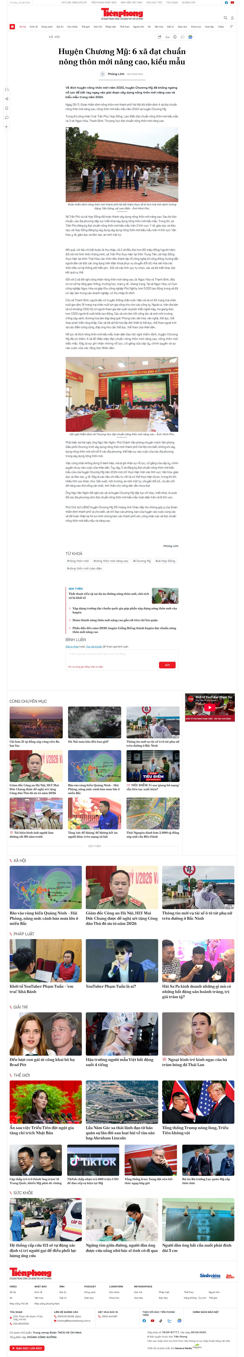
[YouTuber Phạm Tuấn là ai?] (122, 960)
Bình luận (6, 117)
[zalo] (171, 1321)
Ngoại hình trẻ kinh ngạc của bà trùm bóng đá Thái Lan (194, 1062)
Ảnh (61, 1286)
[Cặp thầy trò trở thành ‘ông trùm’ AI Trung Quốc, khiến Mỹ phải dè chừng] (36, 1160)
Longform (116, 1286)
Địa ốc (60, 26)
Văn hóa (159, 26)
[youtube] (232, 2)
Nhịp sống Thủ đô (19, 1303)
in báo (175, 37)
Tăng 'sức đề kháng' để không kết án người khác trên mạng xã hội (93, 834)
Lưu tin (6, 108)
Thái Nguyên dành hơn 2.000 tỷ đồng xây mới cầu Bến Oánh (152, 834)
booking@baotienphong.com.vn (74, 1320)
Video (221, 26)
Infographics (143, 1286)
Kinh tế (34, 26)
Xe (149, 26)
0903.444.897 (109, 1316)
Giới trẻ (98, 26)
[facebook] (226, 2)
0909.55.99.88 (66, 1316)
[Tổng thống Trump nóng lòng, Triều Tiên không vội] (198, 1102)
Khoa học (196, 26)
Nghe (6, 89)
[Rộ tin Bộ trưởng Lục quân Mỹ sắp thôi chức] (208, 1160)
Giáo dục (182, 26)
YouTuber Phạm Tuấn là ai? (111, 986)
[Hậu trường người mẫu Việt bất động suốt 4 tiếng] (122, 1034)
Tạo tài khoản (94, 646)
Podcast (90, 1286)
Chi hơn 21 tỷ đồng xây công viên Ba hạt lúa (34, 743)
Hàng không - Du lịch (195, 1297)
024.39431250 (21, 1323)
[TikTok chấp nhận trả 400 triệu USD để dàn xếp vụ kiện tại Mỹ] (93, 1160)
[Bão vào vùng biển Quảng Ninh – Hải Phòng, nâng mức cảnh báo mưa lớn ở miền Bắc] (94, 766)
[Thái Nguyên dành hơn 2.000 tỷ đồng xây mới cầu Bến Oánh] (153, 813)
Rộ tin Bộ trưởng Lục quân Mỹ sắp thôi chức (206, 1181)
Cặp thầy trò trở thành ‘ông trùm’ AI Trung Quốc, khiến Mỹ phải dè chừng (36, 1181)
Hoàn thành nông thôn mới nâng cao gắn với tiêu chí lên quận (115, 620)
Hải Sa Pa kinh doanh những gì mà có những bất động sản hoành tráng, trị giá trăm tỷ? (196, 991)
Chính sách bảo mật (206, 1312)
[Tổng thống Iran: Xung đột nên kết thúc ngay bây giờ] (151, 1160)
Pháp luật (111, 26)
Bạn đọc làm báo (29, 1348)
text (167, 37)
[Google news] (181, 1321)
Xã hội (22, 26)
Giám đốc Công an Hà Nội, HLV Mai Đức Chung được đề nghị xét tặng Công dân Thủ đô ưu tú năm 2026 (34, 789)
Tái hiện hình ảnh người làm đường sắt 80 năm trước (31, 834)
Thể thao (124, 26)
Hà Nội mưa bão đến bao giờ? (88, 741)
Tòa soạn (172, 2)
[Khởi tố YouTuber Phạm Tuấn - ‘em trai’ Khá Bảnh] (46, 960)
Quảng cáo (188, 2)
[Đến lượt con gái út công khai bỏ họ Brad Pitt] (46, 1034)
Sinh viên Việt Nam (131, 2)
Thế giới (85, 26)
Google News (190, 37)
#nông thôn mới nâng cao (111, 561)
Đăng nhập (72, 646)
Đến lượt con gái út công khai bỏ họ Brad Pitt (42, 1062)
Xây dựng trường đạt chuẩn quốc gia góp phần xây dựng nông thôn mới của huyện (125, 610)
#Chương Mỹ (142, 561)
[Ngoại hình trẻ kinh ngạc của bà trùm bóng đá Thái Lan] (198, 1034)
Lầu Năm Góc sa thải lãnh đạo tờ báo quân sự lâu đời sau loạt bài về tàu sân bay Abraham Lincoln (120, 1133)
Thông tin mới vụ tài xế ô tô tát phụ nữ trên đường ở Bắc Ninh (152, 743)
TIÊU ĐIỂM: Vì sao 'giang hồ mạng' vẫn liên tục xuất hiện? (152, 787)
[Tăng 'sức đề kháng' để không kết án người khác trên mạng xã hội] (94, 813)
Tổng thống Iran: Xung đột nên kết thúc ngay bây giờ (149, 1181)
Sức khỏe (72, 26)
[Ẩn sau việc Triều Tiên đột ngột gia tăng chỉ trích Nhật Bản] (46, 1102)
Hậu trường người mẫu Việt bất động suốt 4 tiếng (119, 1062)
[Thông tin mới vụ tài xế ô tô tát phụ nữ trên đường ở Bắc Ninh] (153, 722)
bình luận (182, 37)
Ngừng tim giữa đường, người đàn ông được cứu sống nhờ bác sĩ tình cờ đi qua (122, 1248)
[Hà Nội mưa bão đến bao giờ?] (94, 722)
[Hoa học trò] (230, 1277)
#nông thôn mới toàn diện (84, 568)
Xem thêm (231, 26)
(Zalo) (78, 1316)
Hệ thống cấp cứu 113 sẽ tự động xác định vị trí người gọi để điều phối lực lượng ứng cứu (43, 1250)
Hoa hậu (209, 26)
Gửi (167, 665)
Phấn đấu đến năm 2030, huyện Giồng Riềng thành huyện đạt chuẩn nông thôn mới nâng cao (124, 630)
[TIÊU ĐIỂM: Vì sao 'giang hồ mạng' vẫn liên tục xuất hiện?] (153, 766)
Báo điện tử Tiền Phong (122, 14)
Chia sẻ (6, 99)
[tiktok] (162, 1321)
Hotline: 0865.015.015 (74, 2)
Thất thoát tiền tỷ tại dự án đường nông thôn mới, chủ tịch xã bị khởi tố (109, 595)
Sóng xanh (47, 26)
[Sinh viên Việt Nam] (210, 1277)
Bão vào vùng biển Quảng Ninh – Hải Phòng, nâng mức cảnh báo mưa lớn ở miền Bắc (94, 789)
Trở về (6, 126)
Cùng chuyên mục (28, 701)
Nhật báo (41, 1286)
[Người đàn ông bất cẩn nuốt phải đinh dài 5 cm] (198, 1219)
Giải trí (170, 26)
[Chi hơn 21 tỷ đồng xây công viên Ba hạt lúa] (36, 722)
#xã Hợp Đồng (165, 561)
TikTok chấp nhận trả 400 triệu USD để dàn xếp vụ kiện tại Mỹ (93, 1181)
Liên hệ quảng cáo (66, 1312)
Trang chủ (12, 26)
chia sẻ (159, 37)
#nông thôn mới (78, 561)
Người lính (138, 26)
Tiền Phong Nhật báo (104, 2)
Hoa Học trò (154, 2)
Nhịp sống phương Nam (47, 1303)
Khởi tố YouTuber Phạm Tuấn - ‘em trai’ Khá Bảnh (41, 989)
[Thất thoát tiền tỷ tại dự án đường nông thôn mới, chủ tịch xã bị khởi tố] (165, 596)
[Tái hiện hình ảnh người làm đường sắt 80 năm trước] (36, 813)
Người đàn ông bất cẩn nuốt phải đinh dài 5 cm (197, 1248)
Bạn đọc (163, 1297)
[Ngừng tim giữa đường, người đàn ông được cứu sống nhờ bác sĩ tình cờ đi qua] (122, 1219)
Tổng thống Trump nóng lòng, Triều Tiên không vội (195, 1130)
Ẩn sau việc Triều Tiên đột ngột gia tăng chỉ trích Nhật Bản (42, 1130)
